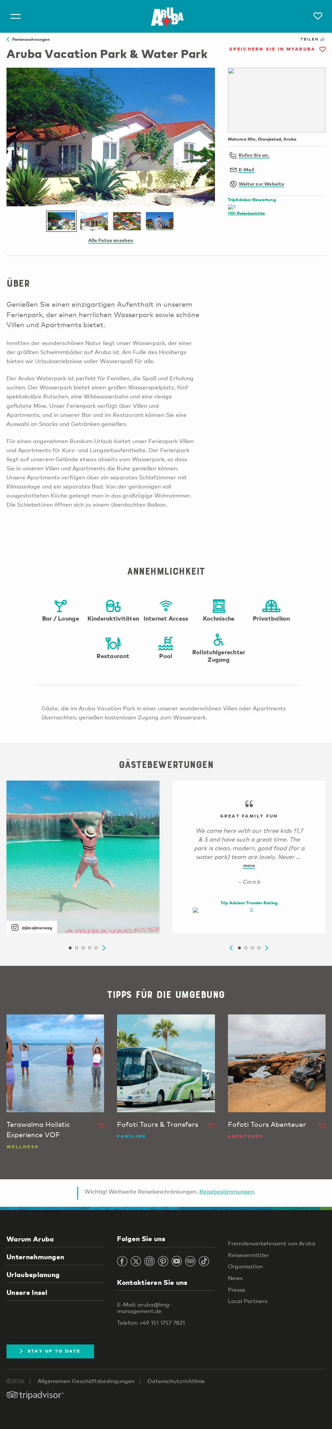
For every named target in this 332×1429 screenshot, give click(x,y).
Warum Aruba (30, 1239)
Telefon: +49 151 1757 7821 (151, 1322)
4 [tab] (89, 948)
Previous (231, 948)
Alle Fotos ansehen (110, 240)
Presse (236, 1289)
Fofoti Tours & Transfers (157, 1124)
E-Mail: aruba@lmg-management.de (144, 1308)
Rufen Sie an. (254, 155)
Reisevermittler (248, 1255)
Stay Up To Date (54, 1351)
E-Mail (246, 169)
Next (104, 948)
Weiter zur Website (261, 184)
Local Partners (247, 1301)
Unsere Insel (27, 1292)
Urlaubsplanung (33, 1274)
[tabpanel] (83, 857)
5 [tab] (96, 948)
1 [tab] (70, 948)
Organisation (245, 1266)
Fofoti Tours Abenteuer (267, 1124)
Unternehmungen (35, 1256)
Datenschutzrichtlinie (176, 1381)
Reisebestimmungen (226, 1191)
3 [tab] (83, 948)
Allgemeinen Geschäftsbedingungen (86, 1381)
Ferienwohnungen (29, 39)
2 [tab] (76, 948)
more (249, 865)
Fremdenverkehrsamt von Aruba (271, 1243)
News (235, 1278)
